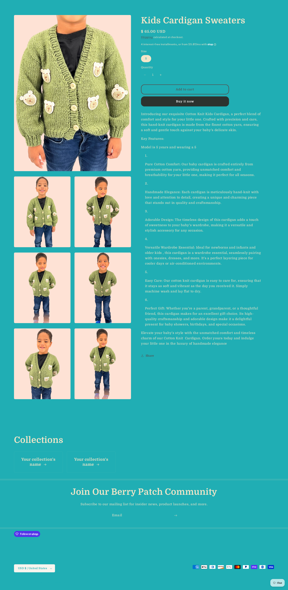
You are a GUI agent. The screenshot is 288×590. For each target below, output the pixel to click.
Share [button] (150, 355)
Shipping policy (154, 582)
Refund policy (88, 582)
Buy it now (185, 101)
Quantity (147, 67)
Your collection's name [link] (38, 462)
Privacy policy (109, 582)
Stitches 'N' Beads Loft (37, 582)
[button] (8, 4)
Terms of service (131, 582)
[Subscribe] (175, 515)
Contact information (180, 582)
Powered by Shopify (64, 582)
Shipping (147, 37)
